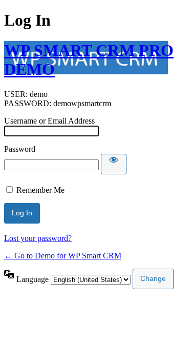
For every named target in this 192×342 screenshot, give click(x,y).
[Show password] (113, 164)
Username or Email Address (49, 120)
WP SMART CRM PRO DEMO (89, 59)
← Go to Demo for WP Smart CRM (62, 255)
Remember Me (40, 190)
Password (19, 149)
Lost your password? (38, 238)
